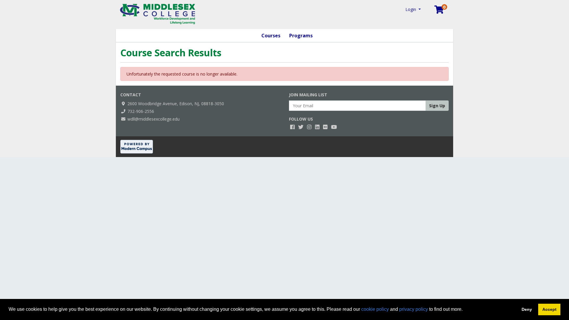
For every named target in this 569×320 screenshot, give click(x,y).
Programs (301, 35)
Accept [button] (549, 309)
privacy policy (413, 309)
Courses (270, 35)
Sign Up (437, 105)
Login (411, 9)
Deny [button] (527, 309)
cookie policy (375, 309)
